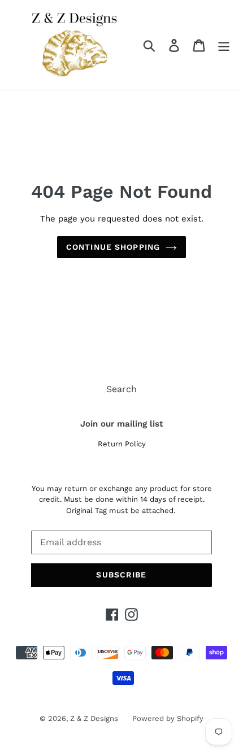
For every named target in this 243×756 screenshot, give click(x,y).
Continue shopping (113, 246)
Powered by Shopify (167, 718)
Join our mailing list (121, 424)
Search (121, 389)
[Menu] (223, 45)
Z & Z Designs (94, 718)
